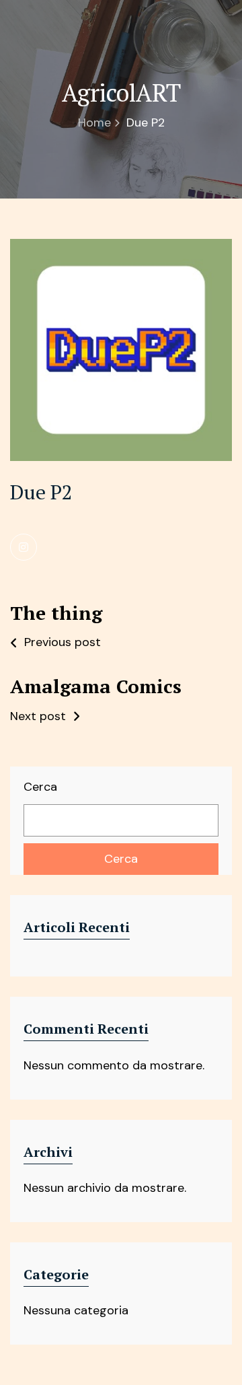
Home (94, 122)
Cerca (40, 787)
